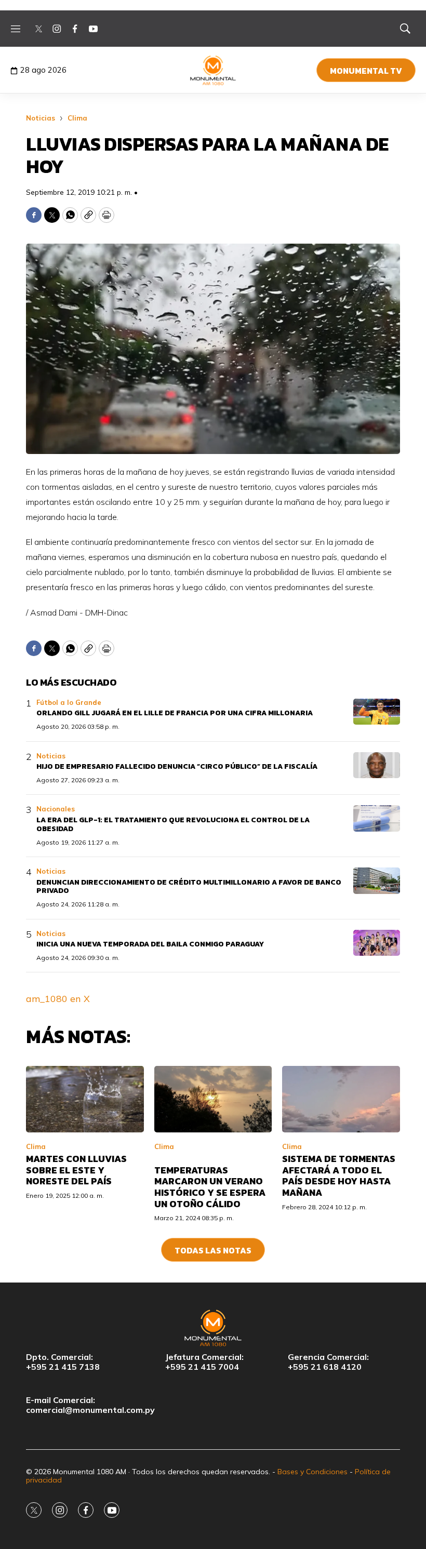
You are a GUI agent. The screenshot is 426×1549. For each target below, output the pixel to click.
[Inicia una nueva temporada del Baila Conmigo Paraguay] (376, 943)
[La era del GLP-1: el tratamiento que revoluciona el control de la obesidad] (376, 818)
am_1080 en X (58, 999)
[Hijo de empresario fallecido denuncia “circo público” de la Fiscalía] (376, 765)
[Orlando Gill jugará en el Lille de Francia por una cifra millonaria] (376, 712)
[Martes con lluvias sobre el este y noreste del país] (85, 1099)
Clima (77, 118)
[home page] (213, 70)
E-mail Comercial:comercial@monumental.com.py (90, 1405)
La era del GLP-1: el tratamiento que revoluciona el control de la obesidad (173, 824)
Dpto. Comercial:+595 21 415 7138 (63, 1362)
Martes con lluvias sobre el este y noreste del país (76, 1170)
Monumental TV (366, 70)
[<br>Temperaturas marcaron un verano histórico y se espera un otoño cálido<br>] (213, 1099)
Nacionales (55, 809)
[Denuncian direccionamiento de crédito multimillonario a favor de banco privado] (376, 880)
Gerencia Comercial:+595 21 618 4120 (328, 1362)
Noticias (40, 118)
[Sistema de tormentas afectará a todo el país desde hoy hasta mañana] (341, 1099)
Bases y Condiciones (312, 1471)
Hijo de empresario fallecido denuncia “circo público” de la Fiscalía (176, 766)
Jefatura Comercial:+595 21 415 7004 (204, 1362)
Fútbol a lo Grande (68, 702)
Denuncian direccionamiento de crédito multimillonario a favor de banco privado (188, 887)
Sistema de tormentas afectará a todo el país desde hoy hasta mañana (338, 1175)
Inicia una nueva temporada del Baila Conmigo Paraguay (150, 944)
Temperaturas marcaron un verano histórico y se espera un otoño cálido (209, 1187)
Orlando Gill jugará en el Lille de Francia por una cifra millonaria (174, 712)
